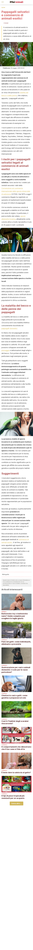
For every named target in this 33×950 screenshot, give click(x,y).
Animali (4, 611)
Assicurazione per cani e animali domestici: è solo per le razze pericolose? (15, 669)
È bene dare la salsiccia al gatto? (16, 772)
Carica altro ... (16, 803)
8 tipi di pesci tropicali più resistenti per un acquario (12, 797)
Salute (3, 7)
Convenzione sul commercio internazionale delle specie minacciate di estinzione (15, 191)
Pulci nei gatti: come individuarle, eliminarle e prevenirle (16, 643)
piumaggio (5, 350)
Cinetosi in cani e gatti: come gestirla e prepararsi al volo (14, 696)
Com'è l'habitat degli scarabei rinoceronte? (14, 722)
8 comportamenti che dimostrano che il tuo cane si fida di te (16, 748)
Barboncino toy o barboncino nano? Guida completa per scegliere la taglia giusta (14, 616)
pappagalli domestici (9, 328)
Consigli (4, 639)
